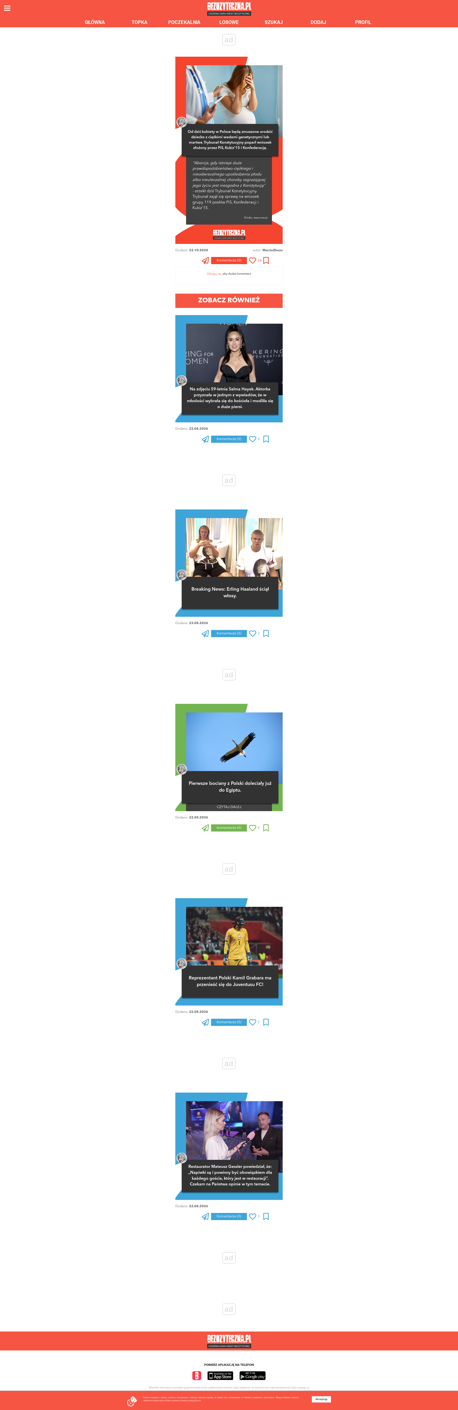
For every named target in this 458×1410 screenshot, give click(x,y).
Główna (95, 22)
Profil (363, 22)
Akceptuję (321, 1399)
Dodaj (318, 22)
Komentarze (229, 260)
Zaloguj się (214, 274)
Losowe (229, 22)
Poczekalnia (184, 22)
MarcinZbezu (272, 250)
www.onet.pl (260, 218)
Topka (139, 22)
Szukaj (274, 22)
